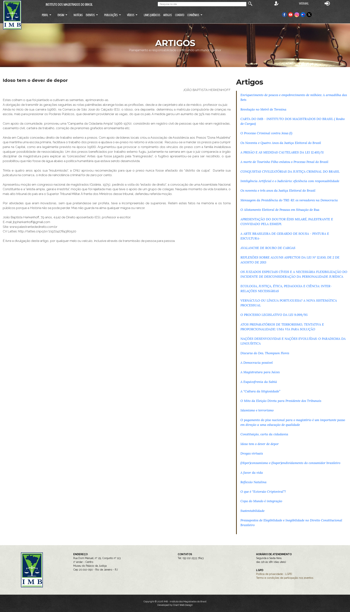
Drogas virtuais (251, 453)
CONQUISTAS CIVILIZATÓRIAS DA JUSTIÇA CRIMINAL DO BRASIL (290, 171)
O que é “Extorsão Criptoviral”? (263, 491)
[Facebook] (284, 14)
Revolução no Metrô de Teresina (263, 109)
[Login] (327, 3)
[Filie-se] (276, 3)
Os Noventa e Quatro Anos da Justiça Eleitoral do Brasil (280, 143)
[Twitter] (309, 14)
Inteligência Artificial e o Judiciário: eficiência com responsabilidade (289, 181)
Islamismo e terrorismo (257, 410)
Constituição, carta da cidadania (264, 434)
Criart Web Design (183, 605)
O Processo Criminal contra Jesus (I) (266, 133)
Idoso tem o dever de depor (259, 444)
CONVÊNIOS (193, 15)
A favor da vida (251, 472)
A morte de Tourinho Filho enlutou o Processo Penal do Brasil (284, 162)
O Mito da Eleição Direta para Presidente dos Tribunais (280, 401)
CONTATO (179, 15)
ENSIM (61, 15)
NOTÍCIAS (78, 15)
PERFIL (45, 15)
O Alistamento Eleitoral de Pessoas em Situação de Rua (279, 210)
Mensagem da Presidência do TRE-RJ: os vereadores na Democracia (289, 200)
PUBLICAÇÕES (111, 15)
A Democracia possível (256, 362)
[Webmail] (304, 3)
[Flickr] (303, 14)
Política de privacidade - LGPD (274, 574)
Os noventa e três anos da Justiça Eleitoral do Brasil (277, 190)
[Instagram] (297, 14)
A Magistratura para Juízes (260, 372)
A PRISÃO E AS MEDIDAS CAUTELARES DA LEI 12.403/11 (282, 152)
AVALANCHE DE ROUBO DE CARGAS (267, 248)
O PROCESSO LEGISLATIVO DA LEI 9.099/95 (274, 315)
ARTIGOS (167, 15)
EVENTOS (90, 15)
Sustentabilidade (252, 511)
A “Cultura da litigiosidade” (260, 391)
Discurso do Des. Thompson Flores (264, 353)
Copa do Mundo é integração (261, 501)
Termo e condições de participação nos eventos (284, 577)
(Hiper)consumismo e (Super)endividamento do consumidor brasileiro (290, 463)
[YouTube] (290, 14)
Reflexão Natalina (253, 482)
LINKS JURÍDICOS (152, 15)
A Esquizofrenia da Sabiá (258, 382)
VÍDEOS (130, 15)
